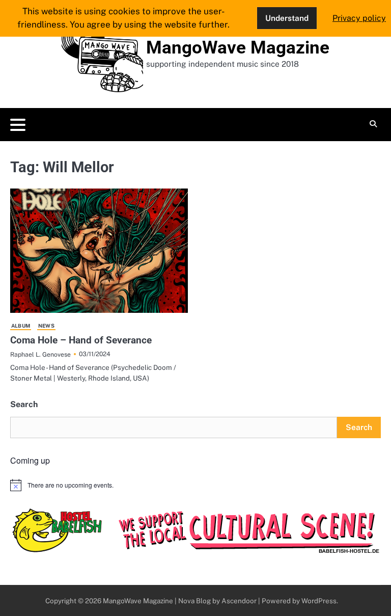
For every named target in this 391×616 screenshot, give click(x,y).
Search (24, 404)
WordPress (319, 601)
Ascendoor (239, 601)
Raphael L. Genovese (40, 354)
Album (20, 326)
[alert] (195, 485)
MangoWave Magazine (237, 47)
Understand (287, 17)
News (46, 326)
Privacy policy (359, 18)
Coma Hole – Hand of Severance (81, 340)
